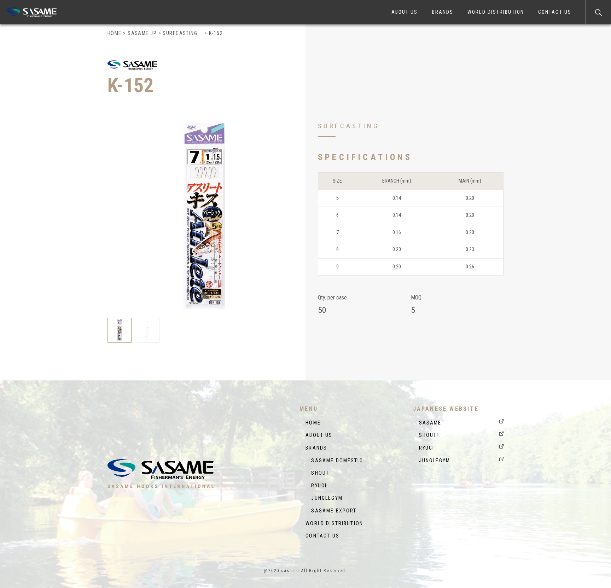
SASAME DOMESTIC (334, 461)
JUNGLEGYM (324, 498)
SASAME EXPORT (331, 511)
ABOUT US (404, 12)
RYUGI (316, 486)
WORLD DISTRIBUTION (495, 12)
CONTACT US (554, 12)
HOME (313, 423)
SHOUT (317, 473)
